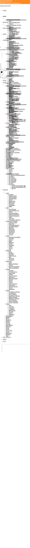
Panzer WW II (15, 99)
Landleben (11, 309)
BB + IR (14, 188)
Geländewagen (13, 31)
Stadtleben (11, 314)
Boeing (10, 44)
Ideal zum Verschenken (15, 83)
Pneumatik (11, 151)
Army (10, 305)
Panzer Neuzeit (16, 31)
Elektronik (11, 112)
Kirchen (11, 72)
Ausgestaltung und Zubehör (16, 111)
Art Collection (12, 293)
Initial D (11, 32)
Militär (10, 73)
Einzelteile (11, 81)
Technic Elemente (13, 157)
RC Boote (11, 176)
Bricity (10, 84)
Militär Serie (12, 35)
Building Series (13, 28)
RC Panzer (11, 184)
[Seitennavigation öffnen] (1, 72)
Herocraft (11, 254)
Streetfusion (12, 64)
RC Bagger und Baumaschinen (17, 109)
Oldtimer (11, 95)
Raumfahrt (11, 36)
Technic (11, 80)
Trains (10, 217)
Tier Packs (11, 92)
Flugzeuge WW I (13, 124)
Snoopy (11, 288)
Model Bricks (12, 310)
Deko (10, 145)
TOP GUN (11, 51)
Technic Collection (13, 302)
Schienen (11, 109)
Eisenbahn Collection (14, 128)
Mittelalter (11, 60)
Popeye (11, 282)
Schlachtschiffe (13, 129)
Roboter (11, 153)
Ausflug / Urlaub (13, 55)
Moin (10, 257)
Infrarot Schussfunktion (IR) (19, 187)
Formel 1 (11, 23)
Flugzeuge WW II (13, 120)
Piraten (10, 76)
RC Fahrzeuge (12, 179)
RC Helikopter (12, 181)
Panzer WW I (15, 34)
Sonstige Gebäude (13, 140)
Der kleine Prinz (13, 272)
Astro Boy (11, 270)
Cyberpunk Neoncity (14, 57)
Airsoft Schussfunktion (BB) (19, 185)
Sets (10, 39)
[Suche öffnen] (0, 66)
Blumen (11, 144)
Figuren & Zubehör (13, 82)
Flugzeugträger (13, 131)
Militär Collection (13, 297)
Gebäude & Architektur (14, 69)
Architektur (11, 136)
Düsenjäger (15, 50)
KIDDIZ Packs (12, 256)
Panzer (10, 96)
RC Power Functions (14, 152)
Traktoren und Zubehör (15, 103)
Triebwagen (12, 107)
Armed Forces (12, 41)
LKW (10, 92)
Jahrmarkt (11, 161)
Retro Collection (13, 284)
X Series (11, 67)
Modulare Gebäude (14, 71)
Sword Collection (13, 133)
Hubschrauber (15, 117)
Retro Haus (12, 61)
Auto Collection (13, 294)
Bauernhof (11, 56)
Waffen (10, 39)
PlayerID (11, 312)
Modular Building (13, 278)
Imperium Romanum (14, 48)
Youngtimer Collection (14, 52)
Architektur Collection (14, 292)
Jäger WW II (15, 123)
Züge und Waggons (14, 268)
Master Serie (12, 33)
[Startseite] (12, 5)
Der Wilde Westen (13, 59)
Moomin (11, 280)
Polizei (10, 313)
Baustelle (11, 27)
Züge (10, 81)
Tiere (10, 156)
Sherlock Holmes (13, 286)
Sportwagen (12, 37)
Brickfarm (11, 253)
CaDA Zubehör (13, 29)
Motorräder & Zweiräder (15, 93)
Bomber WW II (15, 55)
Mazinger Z (12, 277)
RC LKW (11, 183)
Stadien (11, 139)
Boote (10, 128)
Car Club (11, 306)
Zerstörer (11, 132)
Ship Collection (13, 300)
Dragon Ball (12, 105)
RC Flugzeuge (12, 180)
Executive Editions (13, 45)
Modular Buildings (13, 96)
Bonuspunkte (3, 2)
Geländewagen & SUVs (15, 25)
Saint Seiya (12, 285)
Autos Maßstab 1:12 (14, 43)
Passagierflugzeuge (17, 119)
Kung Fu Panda (13, 276)
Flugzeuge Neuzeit (14, 115)
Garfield (11, 274)
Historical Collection (14, 47)
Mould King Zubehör (14, 266)
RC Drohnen (12, 177)
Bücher (10, 155)
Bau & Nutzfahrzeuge (14, 22)
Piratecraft (11, 258)
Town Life (11, 65)
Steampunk (12, 63)
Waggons (11, 108)
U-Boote (11, 67)
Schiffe (10, 79)
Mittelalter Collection (14, 298)
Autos (10, 21)
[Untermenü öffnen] (3, 192)
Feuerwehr (11, 308)
